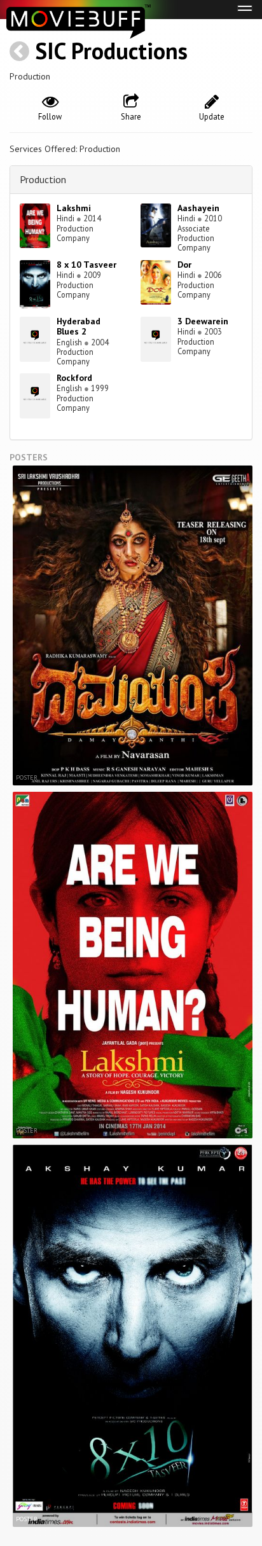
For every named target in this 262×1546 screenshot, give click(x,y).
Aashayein (198, 208)
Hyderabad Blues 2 (78, 326)
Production (43, 179)
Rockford (74, 377)
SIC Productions (111, 51)
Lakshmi (74, 208)
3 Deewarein (202, 321)
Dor (184, 264)
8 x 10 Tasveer (86, 264)
